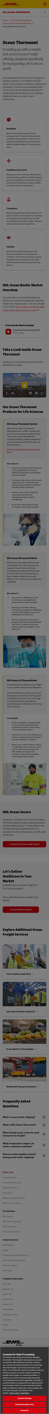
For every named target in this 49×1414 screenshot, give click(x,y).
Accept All (24, 1410)
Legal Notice (24, 1393)
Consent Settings (24, 1398)
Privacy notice (14, 1393)
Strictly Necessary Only (24, 1404)
